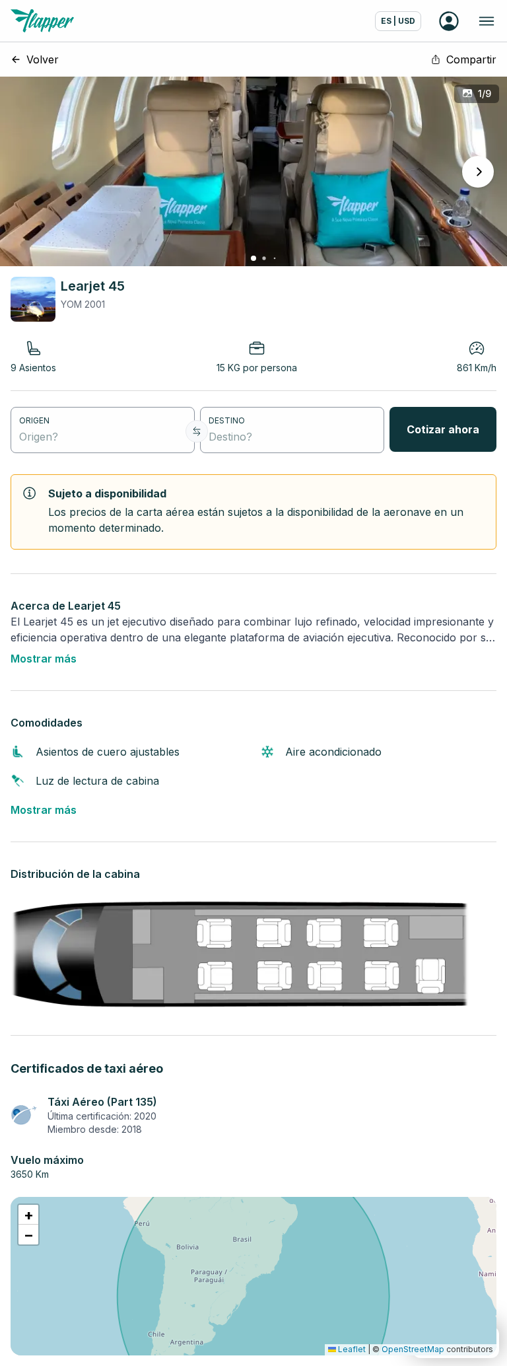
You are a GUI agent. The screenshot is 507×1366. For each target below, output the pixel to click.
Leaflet (351, 1349)
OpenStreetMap (413, 1349)
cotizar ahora (443, 429)
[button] (28, 1215)
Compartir (471, 59)
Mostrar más (44, 658)
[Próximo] (478, 172)
